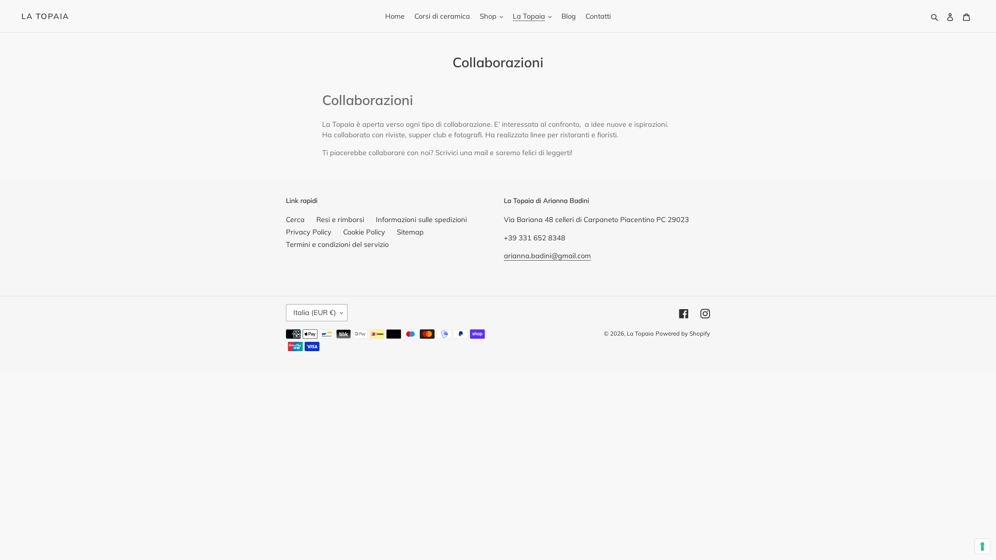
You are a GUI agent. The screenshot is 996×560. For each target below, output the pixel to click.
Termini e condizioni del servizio (337, 244)
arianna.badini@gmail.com (547, 255)
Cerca (295, 219)
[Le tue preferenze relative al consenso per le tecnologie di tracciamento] (982, 546)
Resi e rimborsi (340, 219)
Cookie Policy (364, 232)
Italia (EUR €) (314, 312)
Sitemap (410, 232)
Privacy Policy (308, 232)
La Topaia (45, 16)
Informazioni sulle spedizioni (421, 219)
